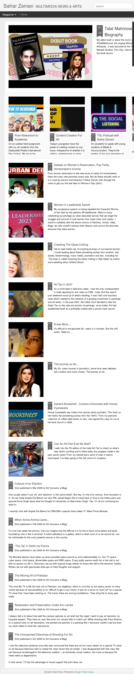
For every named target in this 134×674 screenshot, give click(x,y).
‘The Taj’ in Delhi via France (32, 546)
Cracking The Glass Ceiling (71, 244)
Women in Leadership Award (72, 205)
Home (24, 14)
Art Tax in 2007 (63, 284)
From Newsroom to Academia (26, 137)
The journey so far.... (66, 364)
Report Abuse (88, 671)
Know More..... (63, 324)
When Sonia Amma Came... (32, 520)
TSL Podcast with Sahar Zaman (108, 137)
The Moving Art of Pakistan (31, 575)
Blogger (78, 671)
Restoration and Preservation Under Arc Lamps (44, 605)
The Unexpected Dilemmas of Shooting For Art (43, 634)
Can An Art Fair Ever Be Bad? (72, 444)
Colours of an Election (28, 483)
